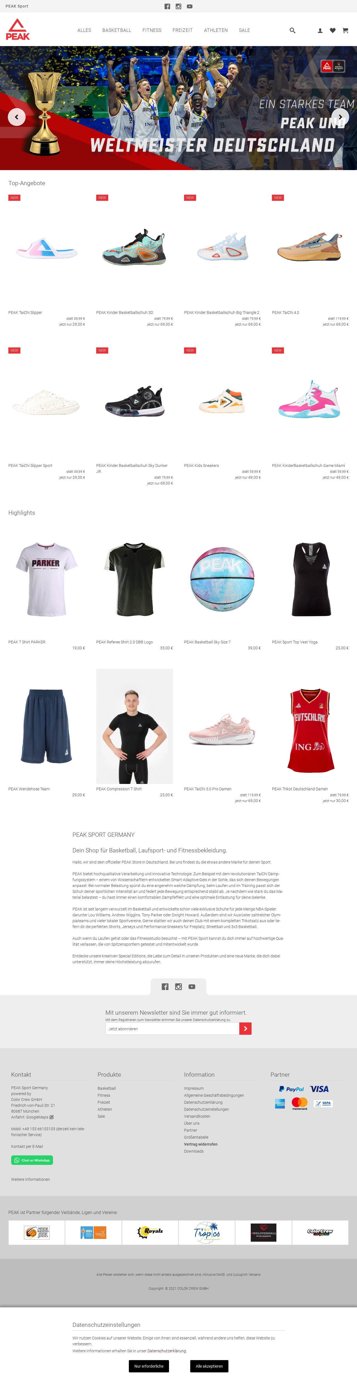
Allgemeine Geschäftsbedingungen (214, 1095)
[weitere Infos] (178, 108)
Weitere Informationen (30, 1179)
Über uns (191, 1123)
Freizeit (183, 30)
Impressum (194, 1088)
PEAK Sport (17, 6)
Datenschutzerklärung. (167, 1351)
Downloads (194, 1151)
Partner (190, 1130)
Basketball (116, 30)
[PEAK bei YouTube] (189, 6)
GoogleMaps (37, 1117)
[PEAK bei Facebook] (167, 6)
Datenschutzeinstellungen (206, 1109)
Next (340, 117)
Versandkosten (197, 1116)
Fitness (152, 30)
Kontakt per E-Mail (27, 1146)
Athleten (216, 30)
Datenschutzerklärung (203, 1102)
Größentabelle (196, 1137)
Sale (244, 30)
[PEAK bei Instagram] (178, 6)
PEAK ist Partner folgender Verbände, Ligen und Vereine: (62, 1212)
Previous (16, 117)
